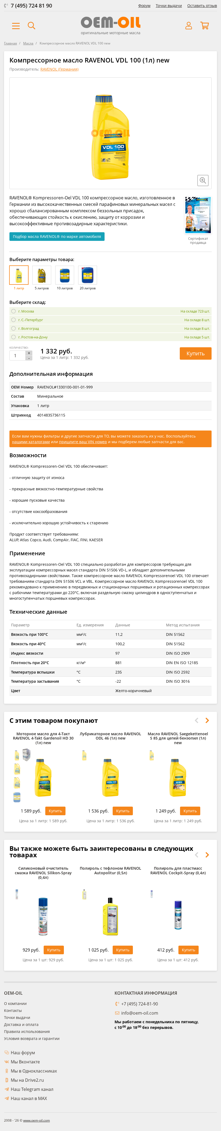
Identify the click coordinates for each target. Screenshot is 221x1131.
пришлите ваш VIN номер (83, 441)
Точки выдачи (169, 5)
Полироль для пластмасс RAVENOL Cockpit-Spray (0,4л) (178, 870)
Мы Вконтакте (25, 1062)
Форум (144, 5)
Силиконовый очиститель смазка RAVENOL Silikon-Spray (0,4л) (43, 873)
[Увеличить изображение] (203, 180)
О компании (15, 1003)
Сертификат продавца (198, 240)
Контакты (13, 1010)
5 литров (42, 288)
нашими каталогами (31, 441)
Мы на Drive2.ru (27, 1080)
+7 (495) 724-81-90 (139, 1004)
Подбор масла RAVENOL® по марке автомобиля (57, 236)
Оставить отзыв (202, 5)
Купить (196, 353)
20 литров (88, 288)
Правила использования (27, 1031)
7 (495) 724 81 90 (31, 5)
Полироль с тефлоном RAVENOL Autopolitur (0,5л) (110, 870)
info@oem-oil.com (139, 1013)
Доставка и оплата (21, 1024)
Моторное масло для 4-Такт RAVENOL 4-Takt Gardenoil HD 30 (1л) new (43, 738)
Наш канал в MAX (29, 1098)
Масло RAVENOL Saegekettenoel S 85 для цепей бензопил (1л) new (178, 738)
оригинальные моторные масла (110, 32)
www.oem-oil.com (36, 1120)
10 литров (65, 288)
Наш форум (23, 1053)
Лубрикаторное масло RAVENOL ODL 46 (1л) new (110, 736)
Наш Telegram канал (32, 1089)
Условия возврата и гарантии (32, 1038)
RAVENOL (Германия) (59, 69)
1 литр (19, 288)
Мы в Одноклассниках (34, 1071)
